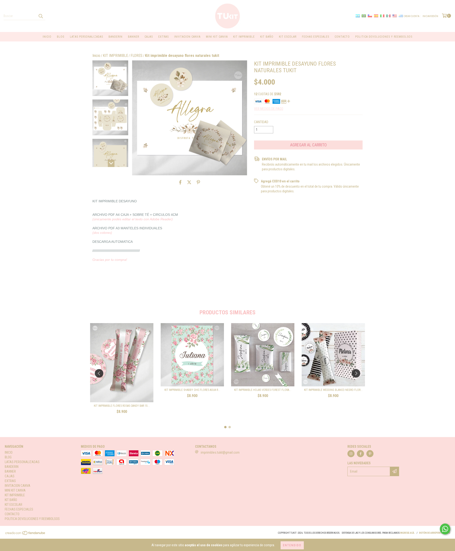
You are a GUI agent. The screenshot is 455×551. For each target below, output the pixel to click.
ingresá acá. (407, 533)
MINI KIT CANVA (217, 36)
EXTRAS (163, 36)
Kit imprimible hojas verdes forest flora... (262, 390)
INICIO (47, 36)
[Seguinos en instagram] (351, 453)
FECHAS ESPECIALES (315, 36)
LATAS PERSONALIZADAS (86, 36)
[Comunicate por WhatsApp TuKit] (445, 529)
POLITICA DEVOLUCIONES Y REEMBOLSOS (383, 36)
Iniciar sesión (430, 16)
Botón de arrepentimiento (434, 533)
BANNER (133, 36)
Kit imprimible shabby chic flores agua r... (192, 390)
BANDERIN (116, 36)
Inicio (96, 55)
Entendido (292, 545)
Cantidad (261, 122)
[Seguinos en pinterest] (369, 453)
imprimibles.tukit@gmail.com (220, 452)
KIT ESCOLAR (287, 36)
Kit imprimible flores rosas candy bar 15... (122, 405)
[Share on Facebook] (180, 182)
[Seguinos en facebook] (360, 453)
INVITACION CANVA (187, 36)
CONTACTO (342, 36)
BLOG (60, 36)
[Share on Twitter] (189, 182)
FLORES (136, 55)
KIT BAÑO (266, 36)
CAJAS (149, 36)
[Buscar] (40, 16)
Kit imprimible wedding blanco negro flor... (333, 390)
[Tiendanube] (25, 534)
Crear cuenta (411, 16)
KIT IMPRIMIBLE (244, 36)
